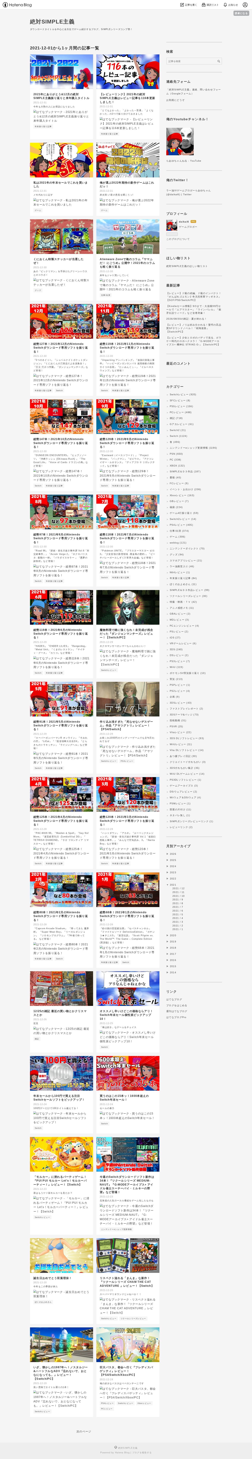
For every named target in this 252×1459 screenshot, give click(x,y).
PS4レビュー (127, 761)
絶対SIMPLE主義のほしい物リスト (187, 266)
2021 (173, 884)
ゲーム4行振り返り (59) (184, 513)
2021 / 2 (177, 925)
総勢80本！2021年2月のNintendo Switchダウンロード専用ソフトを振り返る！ (60, 916)
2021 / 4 (177, 918)
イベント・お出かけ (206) (185, 489)
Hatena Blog (122, 1452)
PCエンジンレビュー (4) (184, 625)
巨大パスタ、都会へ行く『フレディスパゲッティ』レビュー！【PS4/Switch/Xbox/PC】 (126, 1371)
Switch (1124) (178, 436)
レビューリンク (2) (181, 827)
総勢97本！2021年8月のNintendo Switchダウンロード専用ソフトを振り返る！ (60, 538)
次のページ (83, 1431)
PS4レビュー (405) (181, 524)
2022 (173, 878)
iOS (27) (175, 637)
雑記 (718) (176, 418)
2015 (173, 966)
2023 (173, 872)
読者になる (241, 13)
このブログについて (178, 239)
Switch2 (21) (178, 430)
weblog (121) (178, 542)
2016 (173, 960)
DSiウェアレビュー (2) (183, 791)
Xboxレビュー (144, 1403)
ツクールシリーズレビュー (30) (188, 596)
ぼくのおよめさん (43, 1302)
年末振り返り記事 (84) (183, 578)
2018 (173, 947)
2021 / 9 (177, 899)
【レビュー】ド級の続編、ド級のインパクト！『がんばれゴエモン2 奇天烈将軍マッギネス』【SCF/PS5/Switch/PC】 (193, 296)
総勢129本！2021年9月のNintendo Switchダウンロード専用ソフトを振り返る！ (127, 443)
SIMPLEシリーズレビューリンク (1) (191, 821)
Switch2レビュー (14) (183, 519)
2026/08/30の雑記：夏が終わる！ (186, 318)
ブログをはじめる (176, 1005)
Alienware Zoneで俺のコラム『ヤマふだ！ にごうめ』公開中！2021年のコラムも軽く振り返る (127, 263)
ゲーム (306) (177, 536)
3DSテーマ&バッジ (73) (184, 714)
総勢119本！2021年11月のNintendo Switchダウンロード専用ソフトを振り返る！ (127, 347)
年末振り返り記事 (43, 126)
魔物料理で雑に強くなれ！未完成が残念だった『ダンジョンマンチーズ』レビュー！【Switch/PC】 (126, 633)
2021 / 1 (177, 929)
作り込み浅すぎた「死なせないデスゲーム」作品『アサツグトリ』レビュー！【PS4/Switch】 (126, 725)
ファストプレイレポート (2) (186, 708)
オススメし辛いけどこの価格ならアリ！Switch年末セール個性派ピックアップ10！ (126, 1015)
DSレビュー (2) (179, 655)
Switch (59, 390)
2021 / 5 (177, 914)
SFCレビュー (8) (180, 400)
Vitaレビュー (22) (180, 732)
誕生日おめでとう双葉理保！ (52, 1278)
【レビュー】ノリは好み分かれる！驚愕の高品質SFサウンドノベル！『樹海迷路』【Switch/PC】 (193, 328)
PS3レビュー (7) (180, 661)
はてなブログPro (176, 1017)
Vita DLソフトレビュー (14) (187, 750)
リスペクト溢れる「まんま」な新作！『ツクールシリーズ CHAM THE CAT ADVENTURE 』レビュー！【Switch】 (127, 1282)
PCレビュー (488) (181, 412)
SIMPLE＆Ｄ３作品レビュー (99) (190, 590)
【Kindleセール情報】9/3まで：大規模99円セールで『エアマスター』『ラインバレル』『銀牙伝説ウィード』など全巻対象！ (193, 309)
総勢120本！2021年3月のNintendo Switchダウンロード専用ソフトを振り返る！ (127, 820)
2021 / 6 (177, 910)
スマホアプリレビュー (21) (186, 560)
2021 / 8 (177, 903)
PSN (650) (176, 453)
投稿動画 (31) (178, 720)
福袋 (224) (176, 507)
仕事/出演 (105, 295)
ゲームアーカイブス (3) (184, 785)
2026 (173, 854)
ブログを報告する (142, 1452)
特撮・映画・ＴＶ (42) (183, 601)
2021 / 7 (177, 907)
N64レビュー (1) (180, 572)
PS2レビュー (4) (180, 691)
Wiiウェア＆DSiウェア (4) (185, 797)
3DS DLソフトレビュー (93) (187, 738)
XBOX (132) (177, 465)
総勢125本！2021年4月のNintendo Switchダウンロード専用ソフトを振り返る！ (60, 820)
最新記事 (173, 285)
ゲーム (38, 210)
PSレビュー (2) (179, 631)
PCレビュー (107, 1409)
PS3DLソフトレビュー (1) (185, 779)
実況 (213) (176, 679)
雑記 (37, 1039)
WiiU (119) (176, 667)
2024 (173, 866)
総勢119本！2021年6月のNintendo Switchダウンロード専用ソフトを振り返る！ (60, 633)
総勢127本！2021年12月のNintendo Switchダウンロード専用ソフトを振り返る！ (60, 347)
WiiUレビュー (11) (181, 744)
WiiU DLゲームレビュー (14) (187, 773)
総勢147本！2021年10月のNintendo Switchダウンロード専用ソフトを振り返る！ (60, 443)
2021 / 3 (177, 921)
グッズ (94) (177, 554)
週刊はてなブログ (176, 1011)
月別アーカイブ (178, 846)
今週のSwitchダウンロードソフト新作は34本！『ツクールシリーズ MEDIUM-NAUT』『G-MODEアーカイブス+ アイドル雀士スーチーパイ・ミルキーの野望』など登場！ (127, 1184)
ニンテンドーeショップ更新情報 (116, 1229)
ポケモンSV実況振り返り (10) (188, 673)
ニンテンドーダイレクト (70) (187, 548)
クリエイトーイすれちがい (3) (188, 762)
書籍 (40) (175, 477)
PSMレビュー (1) (180, 803)
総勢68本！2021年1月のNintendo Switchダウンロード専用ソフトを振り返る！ (127, 916)
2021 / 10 (178, 896)
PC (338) (175, 459)
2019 (173, 941)
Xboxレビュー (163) (182, 495)
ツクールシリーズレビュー (133, 1318)
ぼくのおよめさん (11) (183, 584)
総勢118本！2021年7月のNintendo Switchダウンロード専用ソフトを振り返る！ (127, 538)
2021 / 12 (178, 888)
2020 (173, 935)
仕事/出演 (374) (179, 530)
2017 (173, 954)
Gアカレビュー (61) (182, 424)
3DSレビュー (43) (181, 702)
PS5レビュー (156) (181, 406)
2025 (173, 860)
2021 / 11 (178, 892)
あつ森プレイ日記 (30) (183, 756)
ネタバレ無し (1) (180, 815)
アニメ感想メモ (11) (182, 607)
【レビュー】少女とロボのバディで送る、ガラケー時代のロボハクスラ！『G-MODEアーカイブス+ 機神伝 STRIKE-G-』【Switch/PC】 (193, 341)
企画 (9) (175, 696)
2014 (173, 972)
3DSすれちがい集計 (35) (185, 768)
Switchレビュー (108, 670)
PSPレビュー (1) (180, 685)
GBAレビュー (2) (180, 613)
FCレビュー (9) (179, 483)
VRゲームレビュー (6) (183, 643)
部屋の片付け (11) (180, 809)
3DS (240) (176, 649)
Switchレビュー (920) (183, 394)
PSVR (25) (176, 726)
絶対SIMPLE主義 (52, 22)
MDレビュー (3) (179, 619)
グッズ (38, 290)
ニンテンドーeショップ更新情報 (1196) (193, 447)
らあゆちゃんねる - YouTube (183, 160)
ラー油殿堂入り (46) (182, 566)
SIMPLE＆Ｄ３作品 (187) (185, 471)
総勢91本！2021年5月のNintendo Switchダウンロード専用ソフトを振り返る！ (60, 725)
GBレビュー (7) (179, 501)
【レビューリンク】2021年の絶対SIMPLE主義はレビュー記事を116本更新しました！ (127, 98)
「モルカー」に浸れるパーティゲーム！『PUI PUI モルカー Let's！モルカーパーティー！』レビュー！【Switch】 (60, 1180)
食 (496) (175, 442)
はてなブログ (174, 999)
